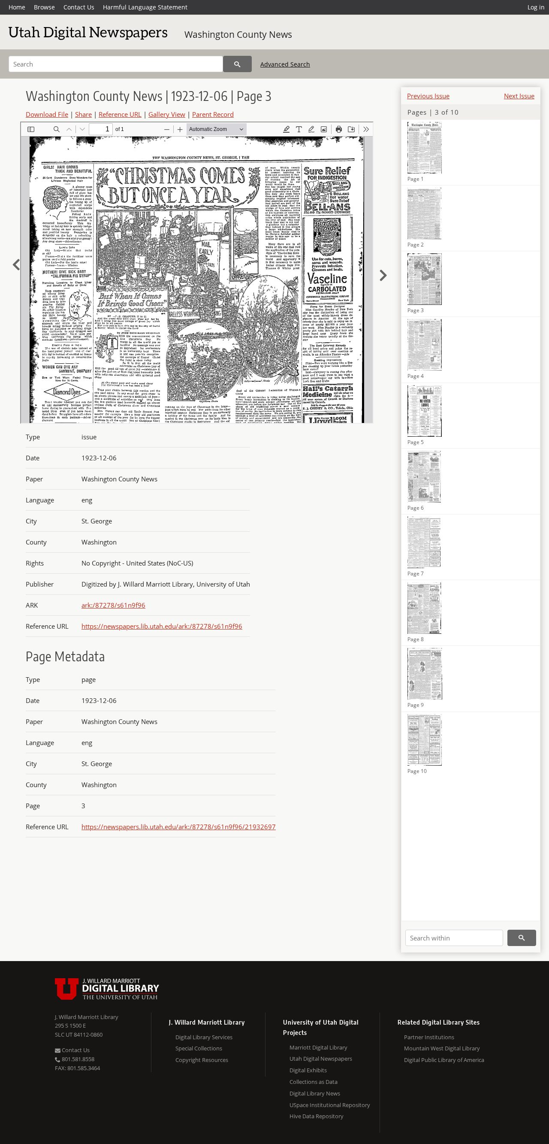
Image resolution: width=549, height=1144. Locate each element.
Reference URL (120, 114)
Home (17, 7)
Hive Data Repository (317, 1116)
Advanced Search (285, 64)
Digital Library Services (203, 1037)
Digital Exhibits (308, 1070)
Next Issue (519, 95)
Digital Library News (315, 1093)
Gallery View (166, 114)
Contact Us (78, 7)
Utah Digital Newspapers (321, 1058)
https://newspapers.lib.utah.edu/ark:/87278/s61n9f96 (161, 626)
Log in (536, 7)
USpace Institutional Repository (330, 1105)
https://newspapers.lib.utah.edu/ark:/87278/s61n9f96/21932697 (178, 826)
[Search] (237, 64)
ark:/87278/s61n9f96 (113, 605)
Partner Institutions (429, 1037)
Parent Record (213, 114)
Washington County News (238, 34)
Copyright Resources (201, 1060)
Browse (44, 7)
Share (83, 114)
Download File (47, 114)
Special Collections (198, 1048)
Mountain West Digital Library (442, 1048)
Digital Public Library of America (444, 1060)
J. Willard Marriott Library (86, 1017)
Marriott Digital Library (318, 1047)
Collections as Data (314, 1082)
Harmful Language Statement (145, 7)
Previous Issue (428, 95)
